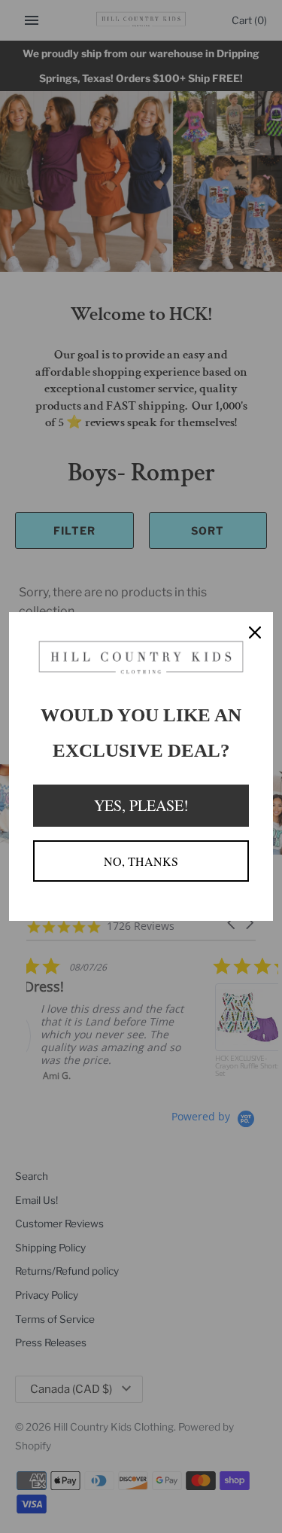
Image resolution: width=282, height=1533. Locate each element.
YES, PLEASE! (141, 805)
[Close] (255, 630)
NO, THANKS (141, 861)
